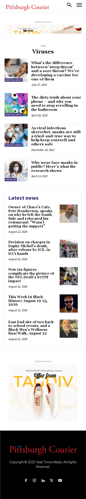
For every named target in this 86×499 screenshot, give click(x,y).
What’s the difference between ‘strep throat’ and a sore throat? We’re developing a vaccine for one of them (55, 71)
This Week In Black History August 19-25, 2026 (28, 301)
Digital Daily (14, 80)
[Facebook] (26, 481)
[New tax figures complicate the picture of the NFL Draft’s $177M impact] (69, 276)
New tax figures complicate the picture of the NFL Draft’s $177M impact (31, 275)
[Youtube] (60, 481)
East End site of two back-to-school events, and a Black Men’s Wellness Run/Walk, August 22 (31, 328)
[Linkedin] (43, 481)
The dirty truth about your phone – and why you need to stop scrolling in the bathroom (56, 103)
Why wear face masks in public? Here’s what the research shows (54, 166)
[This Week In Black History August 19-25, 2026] (69, 303)
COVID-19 (11, 179)
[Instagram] (34, 481)
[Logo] (43, 450)
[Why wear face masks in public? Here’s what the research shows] (16, 170)
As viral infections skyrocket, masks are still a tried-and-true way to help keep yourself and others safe (55, 136)
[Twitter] (51, 481)
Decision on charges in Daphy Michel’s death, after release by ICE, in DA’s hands (29, 248)
